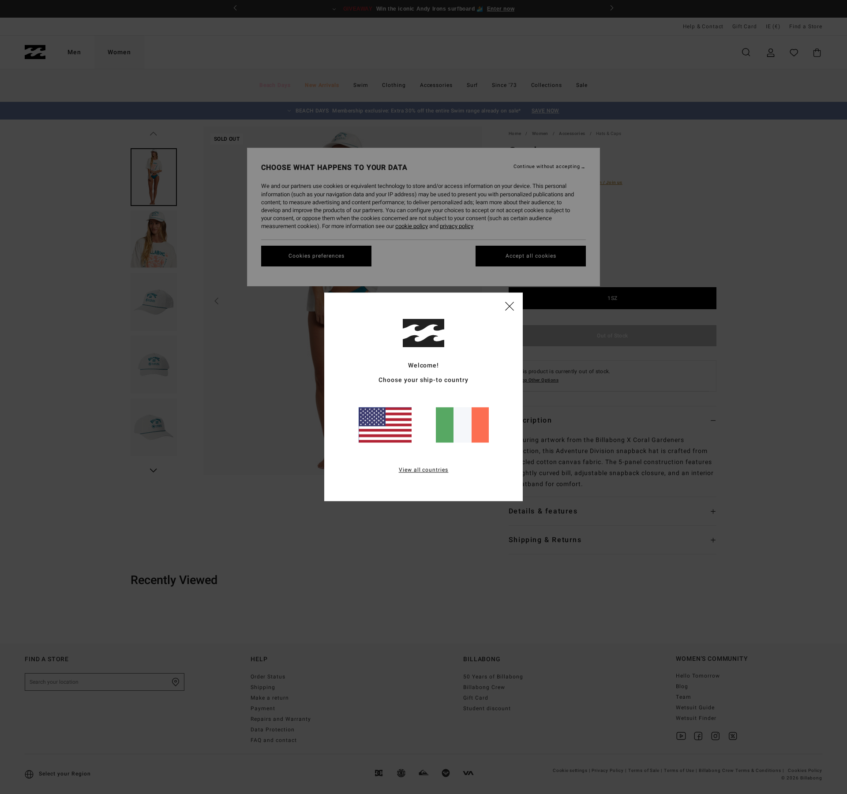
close (509, 305)
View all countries (424, 470)
